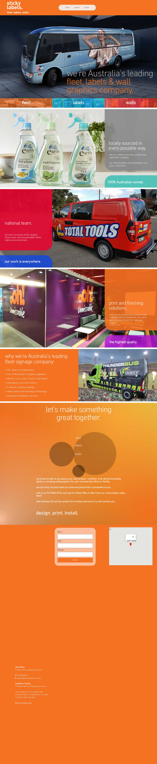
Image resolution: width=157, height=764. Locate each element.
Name (60, 532)
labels (78, 103)
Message (61, 550)
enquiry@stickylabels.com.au (29, 678)
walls (131, 103)
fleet (26, 103)
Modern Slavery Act (23, 703)
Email (59, 541)
